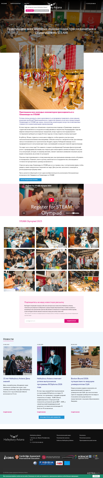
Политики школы (85, 438)
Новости (57, 24)
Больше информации (72, 476)
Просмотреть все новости (50, 417)
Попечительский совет (64, 435)
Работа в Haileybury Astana (65, 440)
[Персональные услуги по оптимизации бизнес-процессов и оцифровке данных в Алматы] (93, 473)
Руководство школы (63, 438)
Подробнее (7, 412)
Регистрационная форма (29, 179)
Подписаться (71, 321)
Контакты (83, 435)
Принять (96, 476)
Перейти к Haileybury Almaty (41, 10)
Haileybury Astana (48, 24)
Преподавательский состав (88, 440)
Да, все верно (30, 10)
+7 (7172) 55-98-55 (37, 442)
